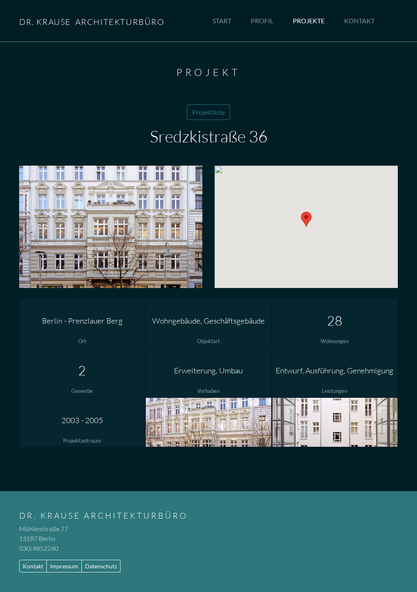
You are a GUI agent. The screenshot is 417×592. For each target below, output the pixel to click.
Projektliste (208, 112)
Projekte (309, 20)
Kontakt (359, 20)
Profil (262, 20)
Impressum (64, 566)
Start (222, 20)
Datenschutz (101, 566)
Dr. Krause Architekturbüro (103, 515)
